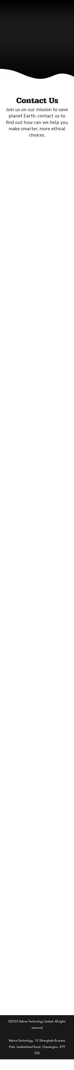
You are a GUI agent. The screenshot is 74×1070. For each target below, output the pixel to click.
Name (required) (37, 227)
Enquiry (37, 302)
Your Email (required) (37, 252)
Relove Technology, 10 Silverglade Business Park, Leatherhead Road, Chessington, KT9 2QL (37, 1046)
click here (45, 805)
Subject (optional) (37, 277)
